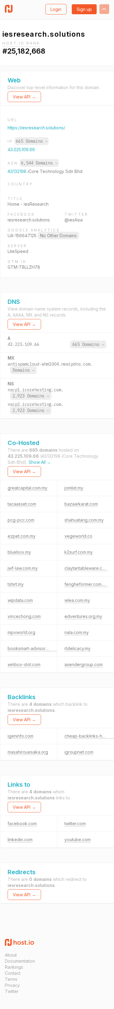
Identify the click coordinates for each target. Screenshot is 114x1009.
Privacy (12, 985)
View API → (24, 96)
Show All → (40, 462)
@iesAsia (73, 219)
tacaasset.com (22, 503)
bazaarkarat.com (81, 503)
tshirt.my (16, 584)
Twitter (12, 991)
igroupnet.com (78, 752)
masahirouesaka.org (28, 752)
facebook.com (22, 823)
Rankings (14, 967)
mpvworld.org (21, 632)
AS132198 (18, 171)
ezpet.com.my (22, 536)
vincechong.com (24, 616)
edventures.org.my (83, 616)
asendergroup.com (83, 664)
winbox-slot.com (24, 664)
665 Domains (31, 141)
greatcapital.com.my (27, 487)
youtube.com (77, 839)
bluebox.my (19, 552)
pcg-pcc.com (21, 520)
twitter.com (75, 823)
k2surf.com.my (78, 552)
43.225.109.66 (21, 149)
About (11, 955)
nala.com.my (76, 632)
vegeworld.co (78, 536)
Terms (11, 979)
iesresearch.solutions (29, 219)
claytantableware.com (86, 568)
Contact (12, 973)
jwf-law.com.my (23, 568)
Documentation (20, 961)
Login (55, 9)
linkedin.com (20, 839)
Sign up (84, 9)
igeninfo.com (20, 735)
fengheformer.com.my (86, 584)
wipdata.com (20, 600)
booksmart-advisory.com (32, 648)
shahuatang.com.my (84, 520)
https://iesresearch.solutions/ (36, 127)
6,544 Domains (39, 163)
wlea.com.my (77, 600)
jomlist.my (73, 487)
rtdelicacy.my (77, 648)
